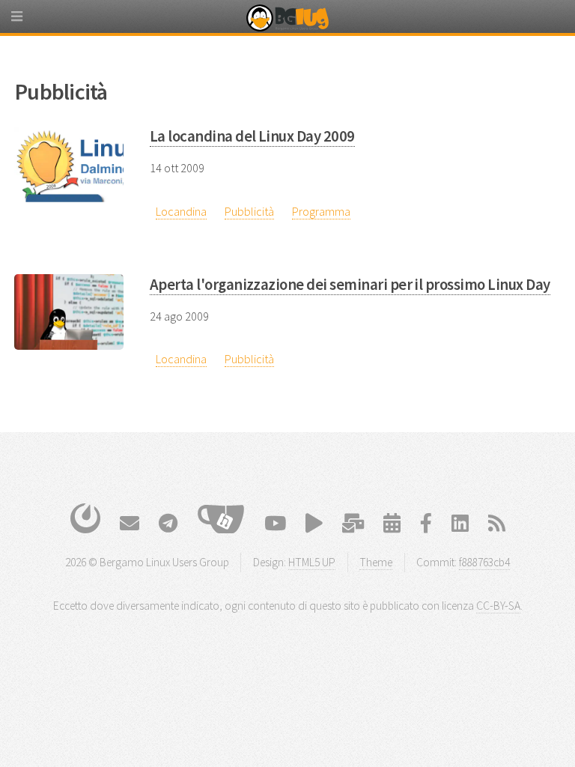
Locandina (181, 211)
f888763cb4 (484, 562)
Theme (375, 562)
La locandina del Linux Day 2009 (252, 136)
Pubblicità (249, 211)
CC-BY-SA (498, 605)
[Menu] (30, 22)
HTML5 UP (311, 562)
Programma (321, 211)
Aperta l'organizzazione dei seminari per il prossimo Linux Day (350, 284)
